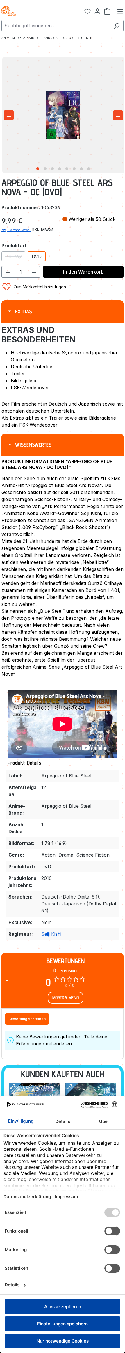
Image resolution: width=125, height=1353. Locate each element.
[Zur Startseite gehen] (29, 11)
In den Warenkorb (83, 272)
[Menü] (120, 11)
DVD (37, 256)
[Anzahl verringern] (7, 272)
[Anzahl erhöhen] (34, 272)
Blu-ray (15, 257)
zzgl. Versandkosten (16, 230)
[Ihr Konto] (97, 11)
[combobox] (55, 25)
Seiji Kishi (51, 934)
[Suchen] (117, 25)
